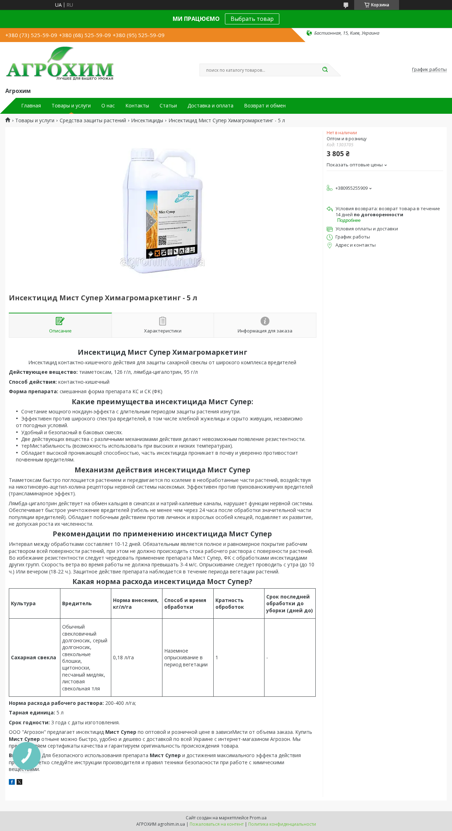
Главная (31, 105)
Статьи (168, 105)
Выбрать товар (252, 19)
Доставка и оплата (210, 105)
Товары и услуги (71, 105)
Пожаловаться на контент (217, 824)
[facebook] (12, 782)
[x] (19, 782)
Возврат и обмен (265, 105)
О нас (108, 105)
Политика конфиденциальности (282, 824)
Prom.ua (258, 818)
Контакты (137, 105)
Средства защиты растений (93, 120)
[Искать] (325, 70)
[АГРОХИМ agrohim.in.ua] (59, 63)
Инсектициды (147, 120)
